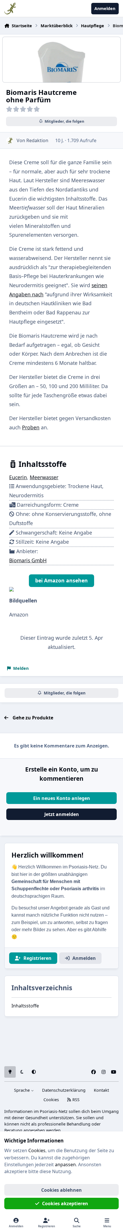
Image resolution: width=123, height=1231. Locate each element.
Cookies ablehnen (61, 1190)
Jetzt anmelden (61, 814)
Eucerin (18, 477)
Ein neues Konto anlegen (61, 798)
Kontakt (101, 1090)
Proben (30, 427)
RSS (75, 1099)
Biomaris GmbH (28, 560)
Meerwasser (44, 477)
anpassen (65, 1164)
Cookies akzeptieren (65, 1203)
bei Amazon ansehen (61, 580)
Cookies (51, 1099)
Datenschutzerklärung (64, 1090)
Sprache (22, 1090)
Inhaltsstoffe (25, 1006)
